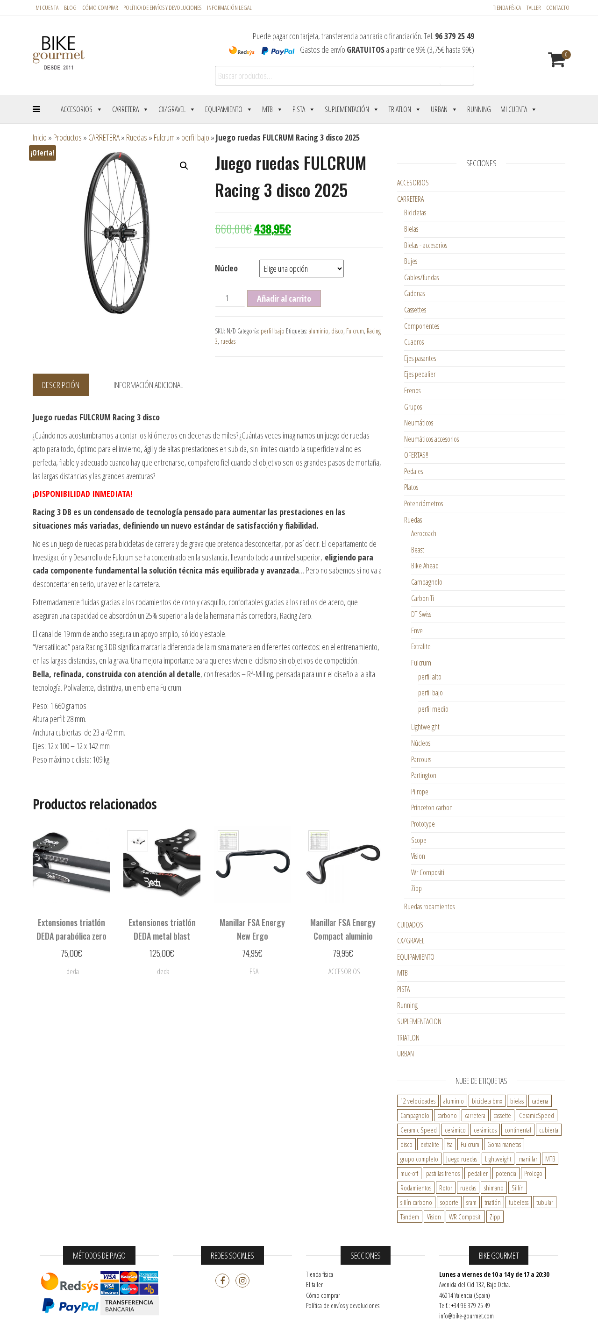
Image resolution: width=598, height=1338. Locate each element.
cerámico (455, 1129)
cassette (502, 1115)
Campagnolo (426, 582)
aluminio (318, 330)
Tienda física (507, 7)
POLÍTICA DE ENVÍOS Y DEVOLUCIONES (162, 7)
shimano (494, 1187)
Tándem (409, 1216)
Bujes (410, 261)
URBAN (405, 1053)
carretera (475, 1115)
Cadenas (414, 293)
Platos (411, 487)
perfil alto (429, 677)
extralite (429, 1144)
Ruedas (136, 137)
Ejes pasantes (420, 358)
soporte (449, 1202)
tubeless (518, 1202)
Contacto (558, 7)
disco (337, 330)
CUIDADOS (410, 925)
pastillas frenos (443, 1173)
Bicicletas (415, 212)
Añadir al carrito (284, 298)
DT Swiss (421, 614)
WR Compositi (465, 1216)
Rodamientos (415, 1187)
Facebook (222, 1280)
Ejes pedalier (419, 374)
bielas (517, 1100)
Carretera (125, 109)
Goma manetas (504, 1144)
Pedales (413, 471)
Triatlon (400, 109)
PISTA (403, 989)
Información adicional (148, 384)
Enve (417, 630)
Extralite (421, 646)
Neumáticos (418, 423)
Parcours (421, 759)
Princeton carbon (432, 807)
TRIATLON (408, 1038)
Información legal (229, 7)
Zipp (416, 888)
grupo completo (419, 1158)
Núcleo (226, 268)
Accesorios (77, 109)
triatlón (492, 1202)
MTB (267, 109)
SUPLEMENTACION (419, 1021)
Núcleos (420, 743)
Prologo (533, 1173)
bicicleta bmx (487, 1100)
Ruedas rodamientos (429, 906)
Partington (423, 775)
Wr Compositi (427, 872)
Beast (417, 550)
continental (518, 1129)
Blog (70, 7)
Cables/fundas (421, 277)
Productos (67, 137)
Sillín (518, 1187)
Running (479, 109)
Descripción (60, 384)
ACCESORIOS (413, 182)
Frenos (412, 390)
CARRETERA (104, 137)
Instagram (242, 1280)
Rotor (445, 1187)
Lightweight (425, 727)
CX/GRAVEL (410, 940)
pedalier (478, 1173)
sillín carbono (416, 1202)
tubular (544, 1202)
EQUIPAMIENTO (415, 957)
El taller (314, 1284)
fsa (450, 1144)
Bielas (411, 229)
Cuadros (414, 342)
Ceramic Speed (418, 1129)
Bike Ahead (425, 565)
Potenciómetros (423, 503)
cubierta (548, 1129)
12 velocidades (417, 1100)
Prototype (423, 824)
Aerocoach (423, 533)
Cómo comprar (100, 7)
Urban (439, 109)
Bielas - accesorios (425, 245)
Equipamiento (223, 109)
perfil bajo (195, 137)
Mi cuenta (47, 7)
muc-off (409, 1173)
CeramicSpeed (536, 1115)
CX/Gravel (171, 109)
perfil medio (433, 709)
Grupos (413, 407)
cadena (540, 1100)
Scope (419, 840)
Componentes (421, 326)
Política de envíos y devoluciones (342, 1305)
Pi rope (419, 791)
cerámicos (485, 1129)
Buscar (456, 75)
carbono (447, 1115)
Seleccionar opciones (162, 970)
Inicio (40, 137)
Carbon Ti (422, 598)
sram (471, 1202)
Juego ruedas (461, 1158)
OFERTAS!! (416, 455)
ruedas (228, 341)
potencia (506, 1173)
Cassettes (415, 309)
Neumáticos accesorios (431, 439)
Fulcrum (164, 137)
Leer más (71, 974)
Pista (298, 109)
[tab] (68, 385)
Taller (534, 7)
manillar (528, 1158)
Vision (418, 856)
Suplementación (347, 109)
